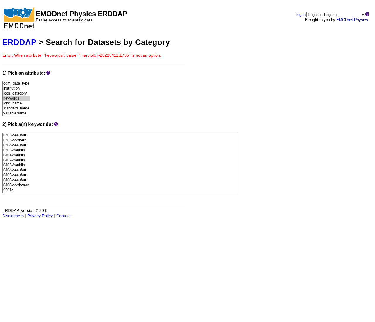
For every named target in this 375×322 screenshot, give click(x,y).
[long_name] (16, 103)
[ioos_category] (16, 93)
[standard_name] (16, 108)
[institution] (16, 88)
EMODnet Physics (352, 20)
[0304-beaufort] (120, 145)
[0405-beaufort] (120, 175)
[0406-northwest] (120, 185)
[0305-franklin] (120, 150)
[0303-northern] (120, 140)
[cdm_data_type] (16, 83)
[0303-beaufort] (120, 135)
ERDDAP (19, 42)
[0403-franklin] (120, 165)
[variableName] (16, 113)
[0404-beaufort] (120, 170)
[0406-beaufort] (120, 180)
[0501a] (120, 190)
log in (301, 14)
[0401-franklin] (120, 155)
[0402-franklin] (120, 160)
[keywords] (16, 98)
